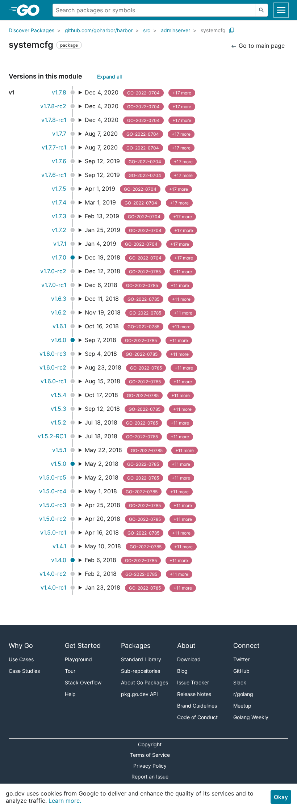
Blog (182, 671)
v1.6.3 (58, 298)
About (186, 645)
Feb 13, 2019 (138, 216)
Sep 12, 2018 (138, 408)
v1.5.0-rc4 (52, 491)
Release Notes (194, 694)
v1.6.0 (58, 339)
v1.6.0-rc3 (52, 353)
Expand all (109, 76)
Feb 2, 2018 (136, 573)
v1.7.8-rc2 (53, 106)
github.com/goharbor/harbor (99, 30)
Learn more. (65, 800)
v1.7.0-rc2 (53, 271)
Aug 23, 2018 (139, 367)
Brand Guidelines (197, 706)
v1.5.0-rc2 (52, 518)
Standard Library (141, 659)
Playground (78, 659)
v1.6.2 (58, 312)
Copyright (150, 744)
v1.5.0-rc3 (52, 505)
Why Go (21, 645)
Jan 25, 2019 (139, 229)
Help (70, 694)
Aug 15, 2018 (138, 381)
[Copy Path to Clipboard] (232, 30)
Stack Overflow (83, 682)
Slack (239, 682)
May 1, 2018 (137, 491)
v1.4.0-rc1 (53, 587)
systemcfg (213, 30)
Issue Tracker (193, 682)
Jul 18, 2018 (137, 422)
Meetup (242, 706)
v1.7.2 (59, 229)
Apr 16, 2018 (138, 532)
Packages (135, 645)
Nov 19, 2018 (138, 312)
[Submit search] (261, 10)
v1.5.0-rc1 (53, 532)
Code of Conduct (197, 717)
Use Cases (21, 659)
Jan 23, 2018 (138, 587)
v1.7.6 (59, 161)
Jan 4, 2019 (137, 243)
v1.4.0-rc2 (52, 573)
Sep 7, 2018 (136, 339)
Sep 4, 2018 (137, 353)
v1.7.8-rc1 (53, 119)
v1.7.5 (59, 188)
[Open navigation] (281, 10)
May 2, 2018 (137, 463)
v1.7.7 (59, 133)
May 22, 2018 (139, 449)
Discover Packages (31, 30)
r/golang (243, 694)
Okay (281, 797)
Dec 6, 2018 (137, 284)
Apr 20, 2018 (138, 518)
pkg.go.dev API (139, 694)
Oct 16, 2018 (138, 326)
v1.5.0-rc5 (52, 477)
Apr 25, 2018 (138, 505)
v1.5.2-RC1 (52, 436)
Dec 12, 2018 (138, 271)
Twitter (241, 659)
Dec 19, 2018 (139, 257)
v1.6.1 (59, 326)
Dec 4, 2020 (138, 92)
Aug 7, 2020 (138, 133)
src (146, 30)
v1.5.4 (58, 394)
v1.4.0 (58, 560)
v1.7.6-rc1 (53, 174)
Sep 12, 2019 (139, 161)
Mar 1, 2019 (137, 202)
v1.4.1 (59, 546)
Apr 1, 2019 (136, 188)
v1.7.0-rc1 (53, 284)
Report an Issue (149, 776)
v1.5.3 (58, 408)
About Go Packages (144, 682)
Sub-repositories (140, 671)
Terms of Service (150, 755)
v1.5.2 (58, 422)
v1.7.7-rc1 (54, 147)
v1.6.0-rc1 (53, 381)
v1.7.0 (59, 257)
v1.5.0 (58, 463)
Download (189, 659)
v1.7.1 (59, 243)
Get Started (83, 645)
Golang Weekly (250, 717)
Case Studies (24, 671)
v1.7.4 (59, 202)
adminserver (175, 30)
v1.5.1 (59, 449)
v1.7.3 (59, 216)
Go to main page (261, 45)
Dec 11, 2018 (138, 298)
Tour (70, 671)
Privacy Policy (150, 766)
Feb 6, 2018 (136, 560)
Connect (246, 645)
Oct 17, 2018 (137, 394)
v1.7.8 (59, 92)
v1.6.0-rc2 (52, 367)
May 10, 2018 (139, 546)
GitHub (241, 671)
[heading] (31, 10)
